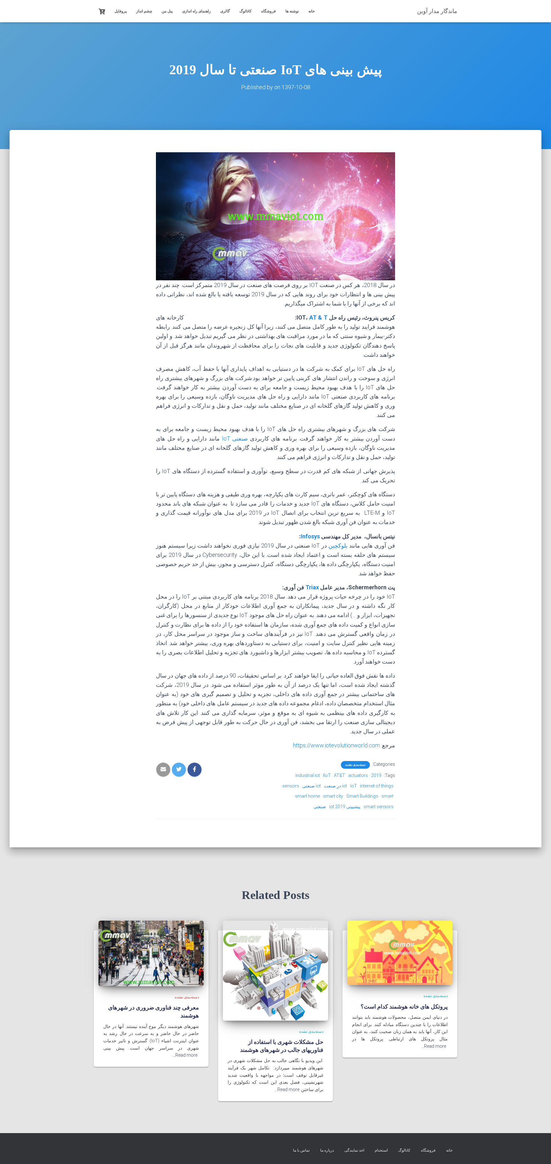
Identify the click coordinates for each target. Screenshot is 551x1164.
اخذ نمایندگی (354, 1150)
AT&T (339, 775)
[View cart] (102, 10)
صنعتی (319, 806)
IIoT (327, 775)
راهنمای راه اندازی (196, 11)
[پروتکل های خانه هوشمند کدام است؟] (399, 952)
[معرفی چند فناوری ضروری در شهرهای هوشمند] (151, 952)
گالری (225, 11)
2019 (376, 775)
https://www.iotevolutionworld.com (336, 745)
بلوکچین (338, 545)
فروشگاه (268, 11)
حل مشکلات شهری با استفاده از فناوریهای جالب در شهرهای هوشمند (281, 1045)
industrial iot (307, 775)
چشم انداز (144, 11)
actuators (358, 775)
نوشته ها (292, 11)
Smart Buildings (362, 796)
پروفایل (120, 11)
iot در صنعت (335, 785)
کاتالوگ (245, 11)
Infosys (310, 536)
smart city (333, 796)
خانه (311, 11)
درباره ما (327, 1150)
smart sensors (378, 806)
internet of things (376, 785)
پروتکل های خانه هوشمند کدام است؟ (404, 1006)
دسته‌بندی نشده (355, 764)
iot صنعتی (311, 785)
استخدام (381, 1150)
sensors (290, 785)
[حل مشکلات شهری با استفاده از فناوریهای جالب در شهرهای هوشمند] (275, 970)
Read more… (433, 1046)
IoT (353, 785)
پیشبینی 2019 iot (344, 806)
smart (387, 796)
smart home (307, 796)
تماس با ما (301, 1150)
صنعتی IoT (236, 438)
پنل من (167, 11)
